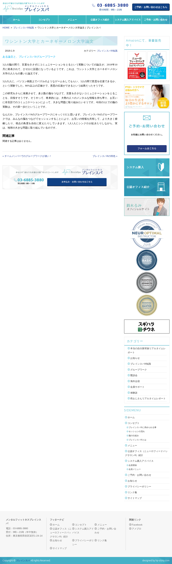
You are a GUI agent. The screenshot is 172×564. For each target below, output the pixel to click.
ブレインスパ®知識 (23, 27)
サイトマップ (135, 498)
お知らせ (135, 358)
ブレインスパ (23, 560)
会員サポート (137, 387)
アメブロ (136, 528)
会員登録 (133, 465)
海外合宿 (135, 381)
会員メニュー (135, 469)
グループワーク (138, 369)
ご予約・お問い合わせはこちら (150, 7)
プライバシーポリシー (139, 486)
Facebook (137, 524)
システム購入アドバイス (128, 19)
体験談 (133, 392)
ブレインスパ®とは (137, 440)
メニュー (72, 19)
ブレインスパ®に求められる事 (142, 427)
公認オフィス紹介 (100, 19)
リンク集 (132, 492)
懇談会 (133, 375)
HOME (6, 27)
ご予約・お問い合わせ (155, 19)
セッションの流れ (137, 431)
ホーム (16, 19)
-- (113, 5)
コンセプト (44, 19)
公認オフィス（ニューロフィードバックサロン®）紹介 (60, 532)
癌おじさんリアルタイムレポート (148, 398)
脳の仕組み (134, 435)
